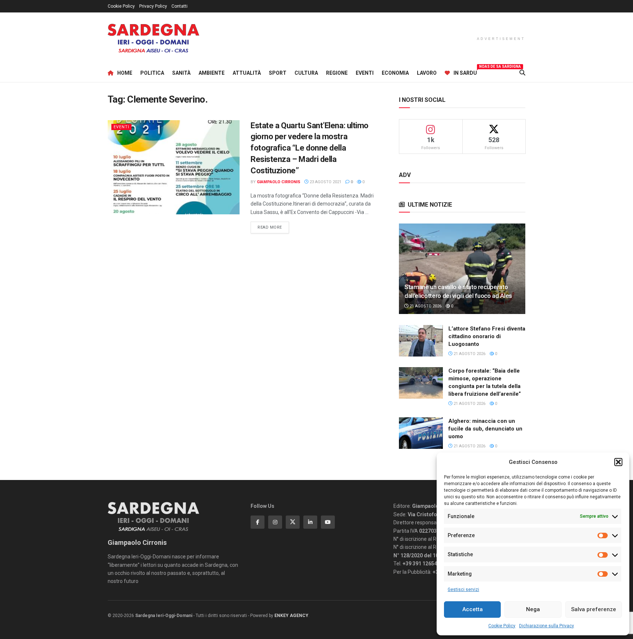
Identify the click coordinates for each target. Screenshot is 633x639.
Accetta (472, 609)
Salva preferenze (593, 609)
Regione (337, 73)
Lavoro (427, 73)
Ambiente (212, 73)
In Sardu (465, 72)
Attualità (247, 73)
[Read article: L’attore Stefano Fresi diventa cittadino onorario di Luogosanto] (421, 341)
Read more (273, 227)
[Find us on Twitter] (293, 522)
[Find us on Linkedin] (310, 522)
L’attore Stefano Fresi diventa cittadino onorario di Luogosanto (486, 336)
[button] (618, 462)
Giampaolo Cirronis (278, 182)
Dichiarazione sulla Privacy (546, 625)
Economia (395, 73)
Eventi (365, 73)
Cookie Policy (501, 625)
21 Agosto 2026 (424, 306)
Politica (152, 73)
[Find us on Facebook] (257, 522)
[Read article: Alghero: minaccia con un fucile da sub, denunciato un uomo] (421, 433)
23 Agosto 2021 (324, 182)
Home (124, 73)
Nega (533, 609)
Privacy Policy (153, 6)
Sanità (181, 73)
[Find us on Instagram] (275, 522)
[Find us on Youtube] (328, 522)
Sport (277, 73)
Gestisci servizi (463, 589)
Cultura (306, 73)
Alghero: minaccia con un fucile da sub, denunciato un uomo (485, 429)
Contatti (179, 6)
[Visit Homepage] (153, 38)
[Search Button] (522, 73)
